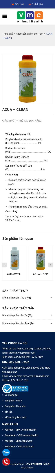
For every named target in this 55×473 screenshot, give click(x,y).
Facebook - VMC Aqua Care (19, 446)
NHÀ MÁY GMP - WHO (16, 362)
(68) (16, 297)
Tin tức (9, 411)
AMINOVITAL (14, 274)
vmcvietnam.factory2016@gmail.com (29, 376)
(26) (18, 323)
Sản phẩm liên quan (17, 239)
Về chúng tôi (11, 395)
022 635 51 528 (19, 380)
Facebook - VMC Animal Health (21, 435)
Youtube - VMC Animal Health (20, 429)
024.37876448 (22, 356)
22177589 (37, 356)
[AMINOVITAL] (14, 258)
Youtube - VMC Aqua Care (18, 440)
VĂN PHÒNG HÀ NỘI (14, 343)
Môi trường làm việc (15, 417)
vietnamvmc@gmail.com (22, 352)
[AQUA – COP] (40, 258)
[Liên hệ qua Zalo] (6, 452)
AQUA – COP (40, 274)
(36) (17, 315)
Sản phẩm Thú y (13, 400)
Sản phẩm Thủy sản (15, 406)
